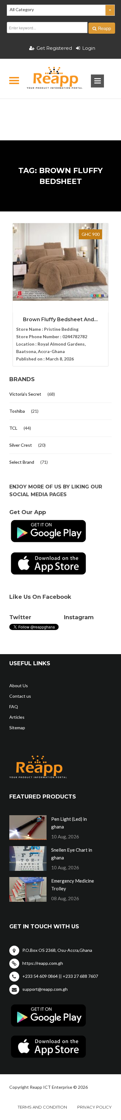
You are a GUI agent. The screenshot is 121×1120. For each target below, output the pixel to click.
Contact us (20, 696)
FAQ (13, 706)
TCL (13, 428)
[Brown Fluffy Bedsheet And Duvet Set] (61, 262)
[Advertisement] (60, 109)
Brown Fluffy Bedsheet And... (60, 319)
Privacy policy (94, 1107)
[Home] (49, 79)
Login (88, 48)
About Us (18, 685)
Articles (17, 717)
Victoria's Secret (25, 394)
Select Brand (21, 462)
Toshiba (17, 411)
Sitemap (17, 727)
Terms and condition (42, 1107)
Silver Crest (20, 445)
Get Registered (54, 48)
